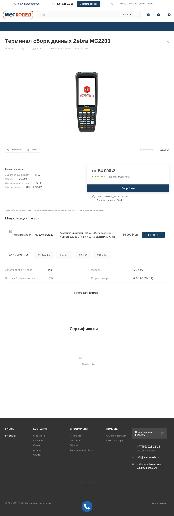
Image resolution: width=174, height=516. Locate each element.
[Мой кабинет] (169, 4)
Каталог (10, 429)
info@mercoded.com (28, 3)
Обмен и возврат (115, 440)
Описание (44, 255)
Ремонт (64, 255)
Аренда (37, 450)
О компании (39, 435)
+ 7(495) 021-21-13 (62, 3)
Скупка (83, 255)
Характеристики (18, 255)
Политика (75, 440)
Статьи (36, 445)
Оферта (74, 445)
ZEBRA (164, 149)
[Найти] (136, 14)
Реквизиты (75, 435)
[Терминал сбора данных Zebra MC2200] (87, 102)
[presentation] (5, 364)
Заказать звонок (88, 4)
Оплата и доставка (116, 435)
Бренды (10, 435)
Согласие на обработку (82, 450)
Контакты (38, 440)
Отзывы (102, 255)
